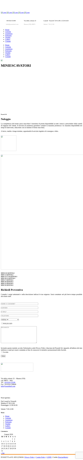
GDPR (49, 457)
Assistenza (8, 420)
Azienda (8, 418)
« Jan (2, 453)
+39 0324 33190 (9, 382)
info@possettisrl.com (8, 386)
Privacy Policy (30, 457)
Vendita (7, 424)
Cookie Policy (40, 457)
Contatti (8, 428)
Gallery (7, 426)
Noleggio (8, 422)
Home (7, 416)
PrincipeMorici (63, 457)
